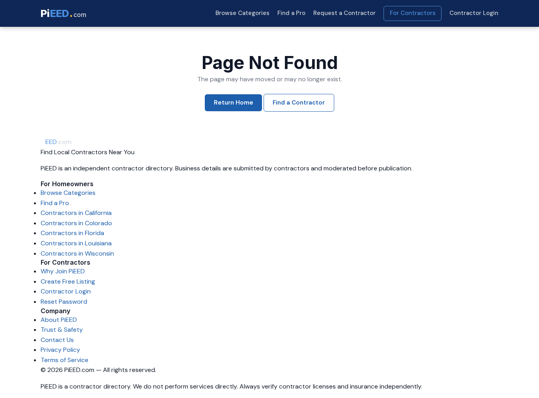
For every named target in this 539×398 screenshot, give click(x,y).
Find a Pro (291, 13)
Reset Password (64, 301)
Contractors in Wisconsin (77, 253)
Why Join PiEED (63, 271)
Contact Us (57, 340)
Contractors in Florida (72, 233)
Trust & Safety (62, 329)
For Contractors (413, 13)
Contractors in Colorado (76, 223)
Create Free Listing (68, 281)
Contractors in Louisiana (76, 243)
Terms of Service (64, 360)
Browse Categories (242, 13)
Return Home (233, 103)
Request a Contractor (344, 13)
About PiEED (59, 320)
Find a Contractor (299, 103)
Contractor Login (473, 13)
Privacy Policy (60, 350)
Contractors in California (76, 213)
